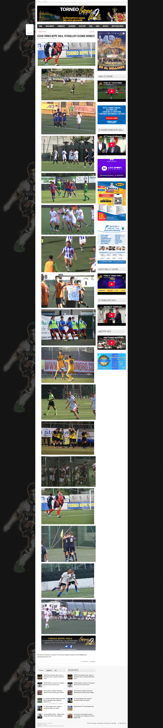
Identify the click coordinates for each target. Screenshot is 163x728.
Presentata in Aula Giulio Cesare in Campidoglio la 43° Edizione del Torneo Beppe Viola (84, 716)
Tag (56, 671)
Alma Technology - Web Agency (95, 723)
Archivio (105, 26)
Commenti (49, 671)
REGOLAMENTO (50, 26)
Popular (41, 671)
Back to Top (123, 723)
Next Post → (92, 31)
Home (39, 1)
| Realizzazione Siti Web (110, 723)
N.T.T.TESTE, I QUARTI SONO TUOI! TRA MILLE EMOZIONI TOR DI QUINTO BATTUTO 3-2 (54, 700)
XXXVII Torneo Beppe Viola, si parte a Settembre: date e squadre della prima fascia (54, 676)
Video (97, 26)
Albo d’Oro (82, 26)
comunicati (61, 26)
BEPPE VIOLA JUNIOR (117, 26)
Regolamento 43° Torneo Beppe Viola (84, 706)
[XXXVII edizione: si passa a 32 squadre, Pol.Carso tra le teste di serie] (39, 687)
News (90, 26)
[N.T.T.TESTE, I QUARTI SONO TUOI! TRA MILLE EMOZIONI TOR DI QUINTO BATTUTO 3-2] (39, 702)
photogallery (92, 661)
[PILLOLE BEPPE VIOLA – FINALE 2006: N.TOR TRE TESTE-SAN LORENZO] (39, 718)
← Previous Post (41, 31)
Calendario (71, 26)
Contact (45, 1)
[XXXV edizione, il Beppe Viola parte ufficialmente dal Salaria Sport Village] (39, 695)
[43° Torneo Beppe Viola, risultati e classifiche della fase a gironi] (39, 710)
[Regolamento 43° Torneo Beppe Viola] (70, 710)
